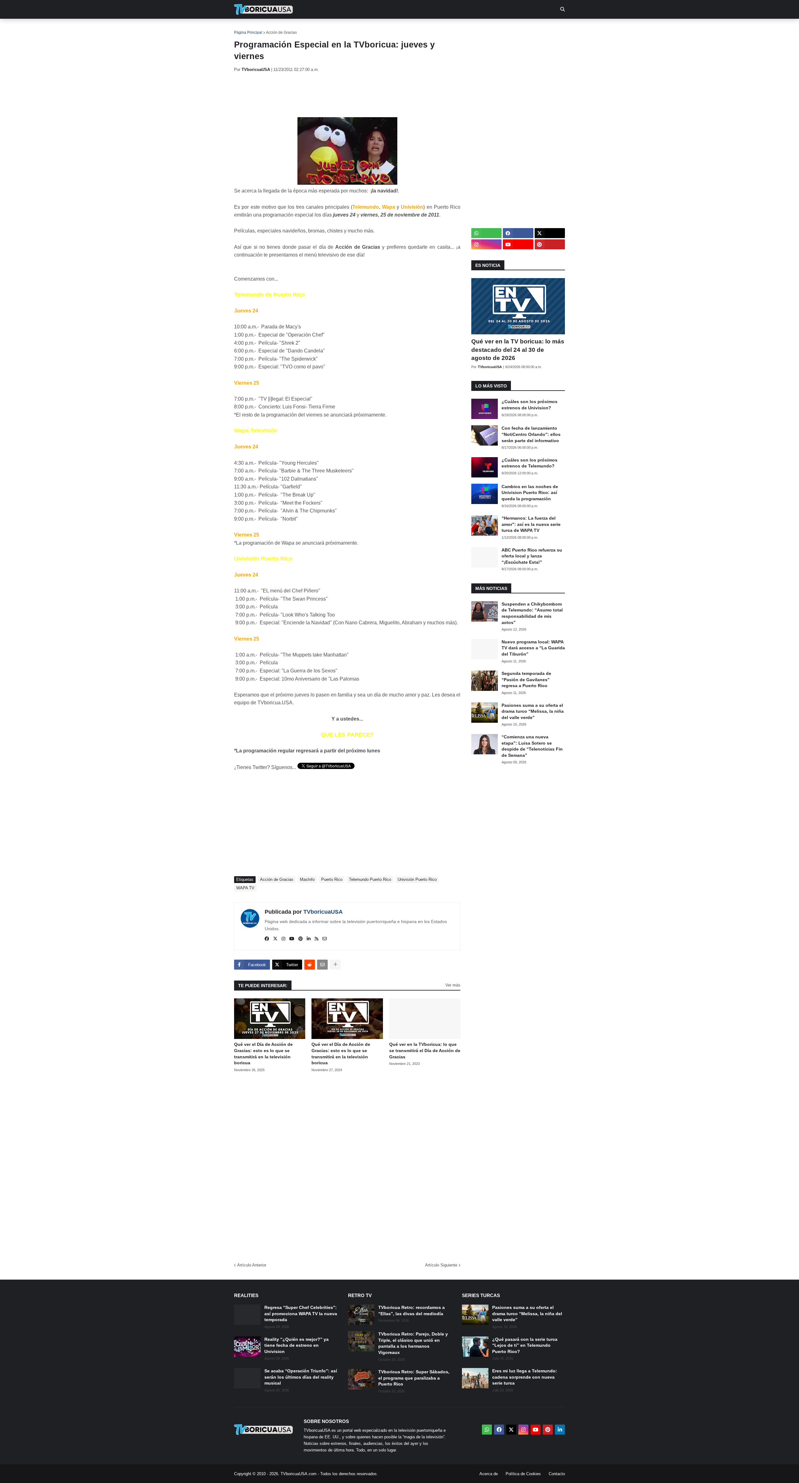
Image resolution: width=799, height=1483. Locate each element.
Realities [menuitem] (334, 28)
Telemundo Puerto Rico (370, 879)
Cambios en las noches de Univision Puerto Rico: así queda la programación (530, 492)
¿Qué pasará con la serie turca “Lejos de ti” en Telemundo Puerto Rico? (524, 1345)
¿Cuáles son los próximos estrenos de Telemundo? (529, 463)
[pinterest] (300, 939)
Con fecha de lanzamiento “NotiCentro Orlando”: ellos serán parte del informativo (531, 434)
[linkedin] (309, 939)
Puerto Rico (331, 879)
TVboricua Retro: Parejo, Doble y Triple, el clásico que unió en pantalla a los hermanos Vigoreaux (413, 1343)
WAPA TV (245, 888)
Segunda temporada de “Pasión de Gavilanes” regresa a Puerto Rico (526, 679)
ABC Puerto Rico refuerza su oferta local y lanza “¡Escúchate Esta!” (532, 556)
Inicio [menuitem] (245, 28)
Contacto (557, 1473)
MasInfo (307, 879)
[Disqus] (347, 1165)
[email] (324, 939)
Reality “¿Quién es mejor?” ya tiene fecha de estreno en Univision (296, 1345)
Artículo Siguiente (441, 1265)
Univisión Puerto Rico (417, 879)
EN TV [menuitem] (302, 28)
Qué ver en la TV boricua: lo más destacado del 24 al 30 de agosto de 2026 (517, 349)
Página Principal (248, 32)
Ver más (452, 985)
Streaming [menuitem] (395, 28)
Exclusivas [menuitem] (431, 28)
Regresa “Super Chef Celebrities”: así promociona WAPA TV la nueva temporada (300, 1313)
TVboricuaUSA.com (298, 1473)
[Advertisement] (347, 95)
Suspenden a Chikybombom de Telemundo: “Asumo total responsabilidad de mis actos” (532, 613)
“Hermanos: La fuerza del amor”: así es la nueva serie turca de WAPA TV (531, 524)
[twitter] (275, 939)
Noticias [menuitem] (272, 28)
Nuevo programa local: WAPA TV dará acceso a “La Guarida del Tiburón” (533, 648)
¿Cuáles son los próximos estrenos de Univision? (529, 404)
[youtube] (291, 939)
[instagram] (283, 939)
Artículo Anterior (251, 1265)
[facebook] (267, 939)
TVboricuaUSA (323, 912)
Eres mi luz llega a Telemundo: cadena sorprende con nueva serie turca (524, 1377)
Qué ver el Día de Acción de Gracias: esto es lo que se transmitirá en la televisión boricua (263, 1053)
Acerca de (488, 1473)
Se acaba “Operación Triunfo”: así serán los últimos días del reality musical (300, 1377)
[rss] (316, 939)
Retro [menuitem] (462, 28)
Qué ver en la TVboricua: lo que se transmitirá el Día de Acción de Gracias (424, 1050)
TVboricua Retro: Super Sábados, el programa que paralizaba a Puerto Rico (413, 1377)
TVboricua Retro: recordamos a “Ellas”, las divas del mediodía (411, 1310)
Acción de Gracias (281, 32)
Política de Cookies (523, 1473)
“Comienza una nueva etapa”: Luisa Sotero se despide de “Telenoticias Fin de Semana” (532, 746)
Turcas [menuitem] (364, 28)
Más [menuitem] (484, 28)
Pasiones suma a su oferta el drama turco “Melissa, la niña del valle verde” (533, 711)
